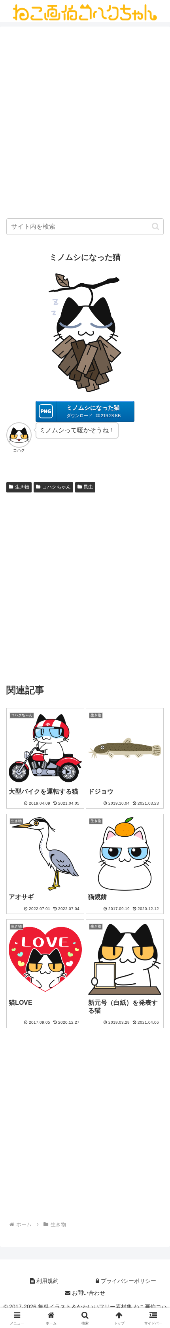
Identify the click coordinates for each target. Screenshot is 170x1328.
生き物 (22, 487)
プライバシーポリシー (127, 1281)
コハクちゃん (56, 487)
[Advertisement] (85, 124)
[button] (155, 226)
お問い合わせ (87, 1293)
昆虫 (88, 487)
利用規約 (47, 1281)
